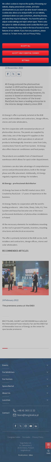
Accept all (25, 46)
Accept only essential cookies (25, 53)
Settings (25, 60)
